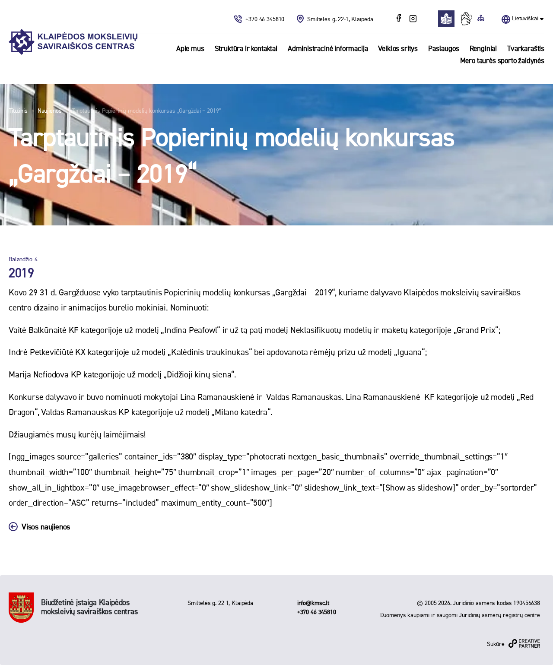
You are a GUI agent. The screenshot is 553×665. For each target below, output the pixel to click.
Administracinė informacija (328, 49)
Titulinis (18, 111)
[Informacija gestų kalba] (468, 19)
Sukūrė (496, 644)
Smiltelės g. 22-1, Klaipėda (340, 19)
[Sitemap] (480, 19)
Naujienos (50, 111)
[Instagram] (412, 19)
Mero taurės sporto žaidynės (502, 61)
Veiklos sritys (398, 49)
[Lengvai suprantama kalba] (448, 19)
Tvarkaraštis (525, 49)
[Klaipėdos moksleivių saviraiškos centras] (73, 42)
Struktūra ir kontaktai (246, 49)
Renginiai (483, 49)
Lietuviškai (525, 19)
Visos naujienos (46, 527)
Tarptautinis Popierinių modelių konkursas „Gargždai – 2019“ (146, 111)
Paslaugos (443, 49)
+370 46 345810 (265, 19)
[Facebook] (400, 19)
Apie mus (190, 49)
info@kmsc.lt (313, 603)
